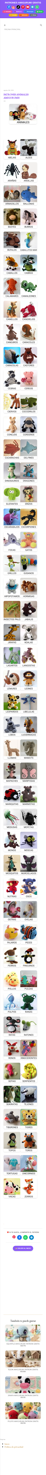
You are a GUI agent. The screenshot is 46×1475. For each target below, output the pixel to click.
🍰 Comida (13, 15)
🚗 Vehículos (23, 15)
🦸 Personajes (29, 11)
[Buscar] (41, 25)
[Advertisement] (23, 61)
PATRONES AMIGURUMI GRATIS (23, 2)
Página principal (12, 29)
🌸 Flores (39, 11)
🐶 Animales (7, 11)
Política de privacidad (13, 1446)
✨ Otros (33, 15)
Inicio (6, 1443)
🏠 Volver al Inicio (23, 1248)
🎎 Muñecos (18, 11)
